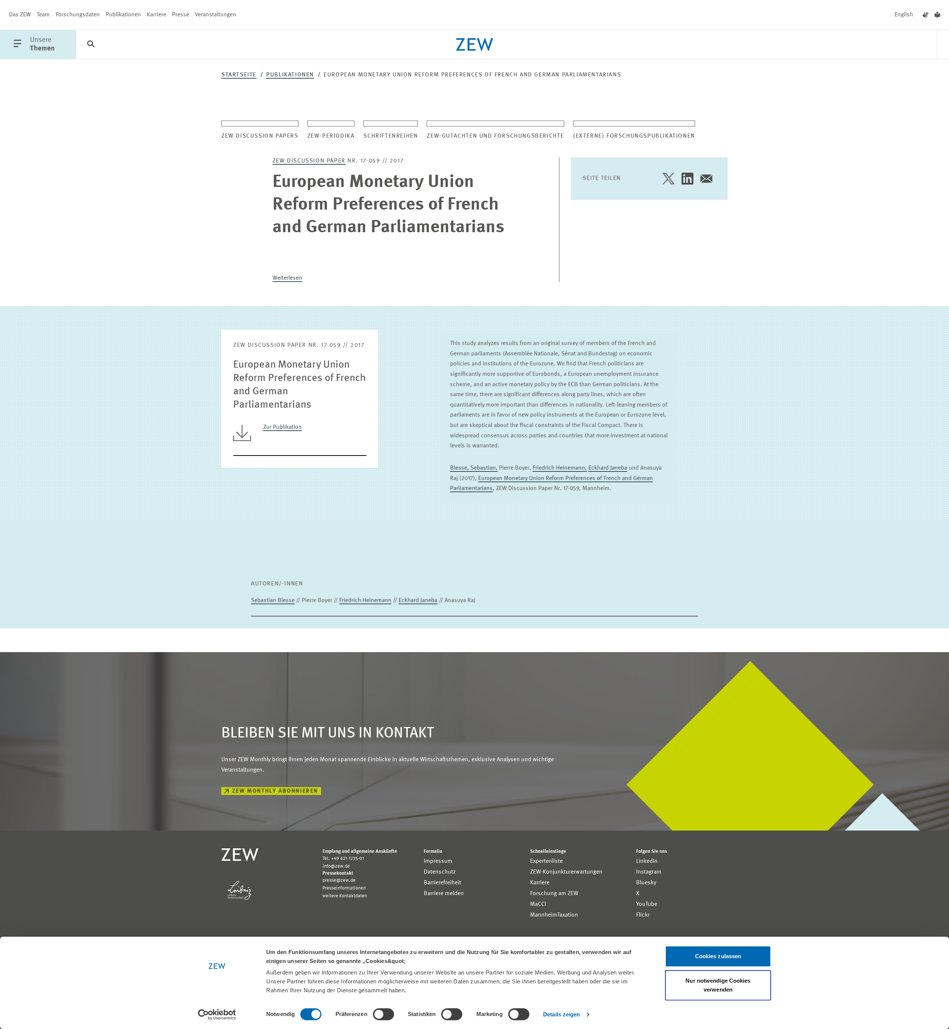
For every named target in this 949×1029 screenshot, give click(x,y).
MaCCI (538, 904)
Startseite (239, 75)
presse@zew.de (339, 880)
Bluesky (646, 883)
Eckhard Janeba (607, 468)
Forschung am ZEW (554, 894)
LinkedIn (647, 861)
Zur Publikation (282, 427)
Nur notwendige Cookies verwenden (717, 985)
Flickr (642, 915)
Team (43, 15)
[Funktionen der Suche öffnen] (91, 45)
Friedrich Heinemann (365, 601)
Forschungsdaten (78, 15)
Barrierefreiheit (442, 883)
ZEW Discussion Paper (308, 161)
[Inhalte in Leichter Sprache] (937, 15)
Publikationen (123, 15)
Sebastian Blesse (273, 601)
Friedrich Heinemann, (560, 468)
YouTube (646, 904)
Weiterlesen (287, 278)
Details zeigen (561, 1014)
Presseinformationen (344, 888)
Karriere (156, 15)
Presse (180, 15)
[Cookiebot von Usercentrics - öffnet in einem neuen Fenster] (217, 1014)
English (904, 15)
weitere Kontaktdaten (345, 896)
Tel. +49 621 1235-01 (343, 858)
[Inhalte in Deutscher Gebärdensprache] (926, 15)
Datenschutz (440, 872)
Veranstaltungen (215, 15)
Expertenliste (546, 861)
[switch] (383, 1014)
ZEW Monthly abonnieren (275, 791)
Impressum (438, 861)
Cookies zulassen (718, 956)
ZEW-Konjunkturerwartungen (566, 872)
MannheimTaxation (554, 915)
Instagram (648, 872)
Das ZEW (20, 15)
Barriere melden (444, 894)
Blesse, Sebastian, (473, 468)
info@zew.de (336, 866)
